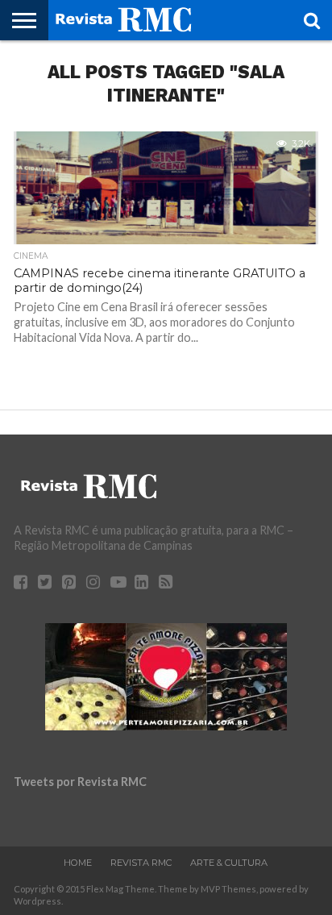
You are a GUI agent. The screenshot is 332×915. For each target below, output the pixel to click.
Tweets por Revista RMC (80, 781)
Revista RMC (141, 862)
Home (78, 862)
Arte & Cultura (229, 862)
